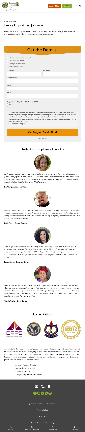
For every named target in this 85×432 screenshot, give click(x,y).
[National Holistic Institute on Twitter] (42, 393)
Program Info (53, 429)
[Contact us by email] (36, 387)
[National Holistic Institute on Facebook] (35, 393)
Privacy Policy (42, 410)
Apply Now (54, 6)
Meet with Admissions (32, 429)
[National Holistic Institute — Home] (10, 6)
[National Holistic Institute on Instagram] (46, 393)
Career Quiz (74, 429)
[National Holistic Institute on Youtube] (39, 393)
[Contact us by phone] (42, 387)
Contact (67, 6)
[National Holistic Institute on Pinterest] (50, 393)
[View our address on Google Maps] (49, 387)
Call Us (10, 429)
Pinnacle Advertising (45, 423)
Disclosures (42, 417)
